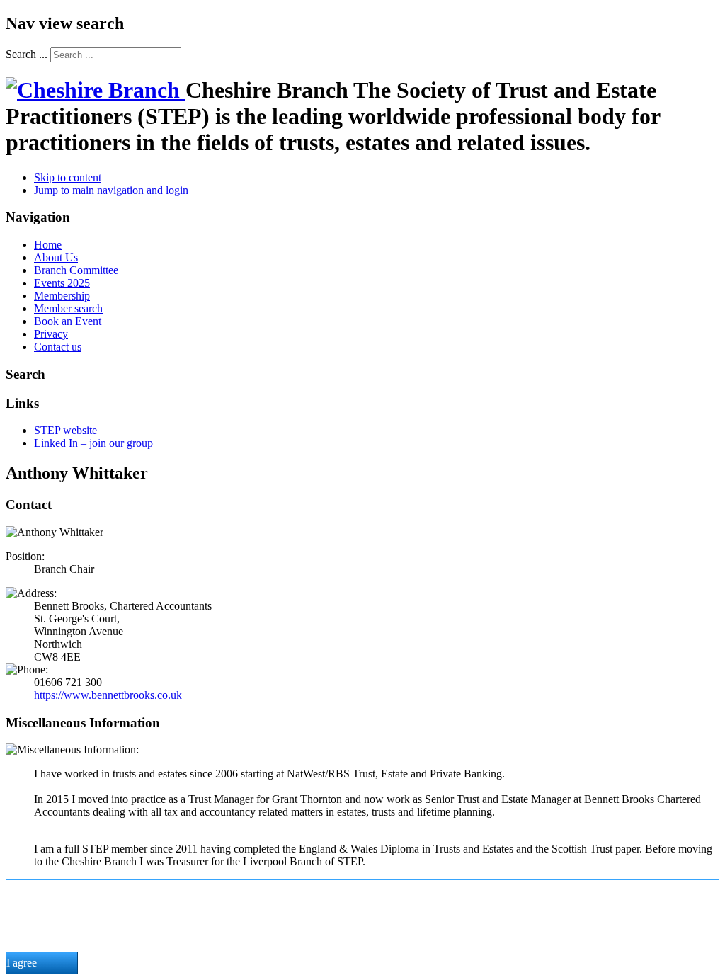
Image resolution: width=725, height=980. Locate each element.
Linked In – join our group (93, 443)
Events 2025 (62, 283)
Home (48, 245)
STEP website (65, 430)
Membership (62, 296)
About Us (56, 257)
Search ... (26, 54)
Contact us (57, 347)
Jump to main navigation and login (111, 190)
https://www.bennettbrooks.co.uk (108, 695)
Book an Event (67, 321)
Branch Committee (76, 270)
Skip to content (67, 177)
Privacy (51, 334)
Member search (68, 308)
